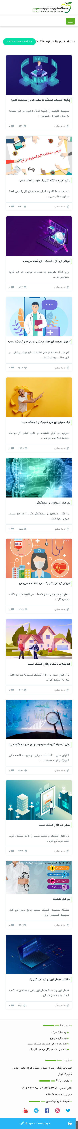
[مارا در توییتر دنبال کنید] (68, 1110)
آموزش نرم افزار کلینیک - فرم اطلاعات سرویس (44, 583)
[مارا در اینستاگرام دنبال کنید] (57, 1110)
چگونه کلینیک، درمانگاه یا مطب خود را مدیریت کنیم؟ (40, 100)
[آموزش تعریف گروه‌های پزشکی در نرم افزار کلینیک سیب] (39, 317)
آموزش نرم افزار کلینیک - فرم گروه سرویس (46, 261)
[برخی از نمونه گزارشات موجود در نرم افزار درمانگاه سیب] (39, 720)
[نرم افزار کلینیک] (39, 877)
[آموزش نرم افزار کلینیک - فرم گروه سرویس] (39, 236)
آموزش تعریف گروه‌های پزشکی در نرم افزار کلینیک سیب (39, 342)
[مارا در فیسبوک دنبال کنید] (47, 1110)
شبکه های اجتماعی (58, 1101)
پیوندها (65, 1026)
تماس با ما (63, 1081)
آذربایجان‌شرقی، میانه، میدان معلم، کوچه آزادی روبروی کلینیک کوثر (42, 1071)
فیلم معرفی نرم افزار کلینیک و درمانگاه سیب (46, 422)
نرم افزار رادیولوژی (58, 1038)
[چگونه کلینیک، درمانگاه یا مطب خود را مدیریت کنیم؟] (39, 75)
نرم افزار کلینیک (61, 899)
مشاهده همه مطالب (19, 41)
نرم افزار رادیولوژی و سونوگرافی (53, 503)
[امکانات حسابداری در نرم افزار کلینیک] (39, 955)
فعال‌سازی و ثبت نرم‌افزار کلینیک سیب (49, 664)
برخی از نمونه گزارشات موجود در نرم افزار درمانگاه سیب (39, 745)
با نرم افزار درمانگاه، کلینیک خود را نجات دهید (44, 181)
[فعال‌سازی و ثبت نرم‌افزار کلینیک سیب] (39, 639)
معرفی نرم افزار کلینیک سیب (54, 825)
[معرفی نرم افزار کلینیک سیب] (39, 800)
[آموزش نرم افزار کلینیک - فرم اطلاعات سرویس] (39, 559)
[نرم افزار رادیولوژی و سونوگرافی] (39, 478)
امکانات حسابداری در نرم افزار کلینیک (49, 980)
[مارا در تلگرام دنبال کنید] (36, 1110)
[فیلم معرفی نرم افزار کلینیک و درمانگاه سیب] (39, 397)
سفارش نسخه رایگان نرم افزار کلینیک (48, 1049)
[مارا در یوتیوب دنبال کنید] (26, 1110)
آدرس (66, 1060)
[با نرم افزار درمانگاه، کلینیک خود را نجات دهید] (39, 156)
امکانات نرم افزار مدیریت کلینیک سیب (47, 1044)
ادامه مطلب (60, 126)
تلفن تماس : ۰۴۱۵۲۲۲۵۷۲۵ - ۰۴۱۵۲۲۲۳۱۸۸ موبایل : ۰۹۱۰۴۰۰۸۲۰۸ (46, 1091)
